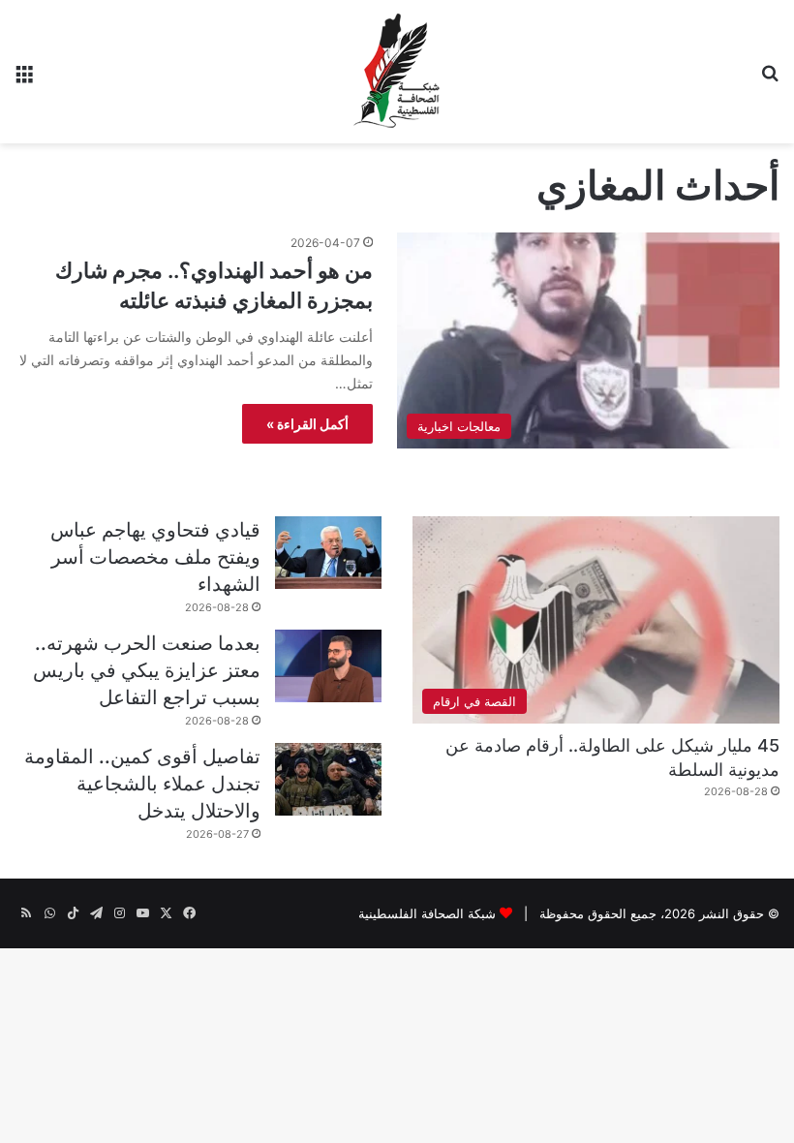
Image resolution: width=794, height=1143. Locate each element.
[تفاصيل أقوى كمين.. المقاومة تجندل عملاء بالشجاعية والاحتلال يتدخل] (328, 779)
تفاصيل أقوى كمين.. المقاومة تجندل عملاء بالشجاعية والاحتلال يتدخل (142, 783)
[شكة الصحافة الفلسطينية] (397, 72)
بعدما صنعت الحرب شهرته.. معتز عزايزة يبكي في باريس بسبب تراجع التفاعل (146, 670)
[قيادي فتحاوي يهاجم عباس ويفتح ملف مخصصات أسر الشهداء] (328, 552)
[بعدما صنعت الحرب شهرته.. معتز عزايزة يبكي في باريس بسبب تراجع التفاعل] (328, 666)
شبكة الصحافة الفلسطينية (427, 913)
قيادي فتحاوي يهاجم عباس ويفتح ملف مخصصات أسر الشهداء (155, 557)
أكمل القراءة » (307, 424)
